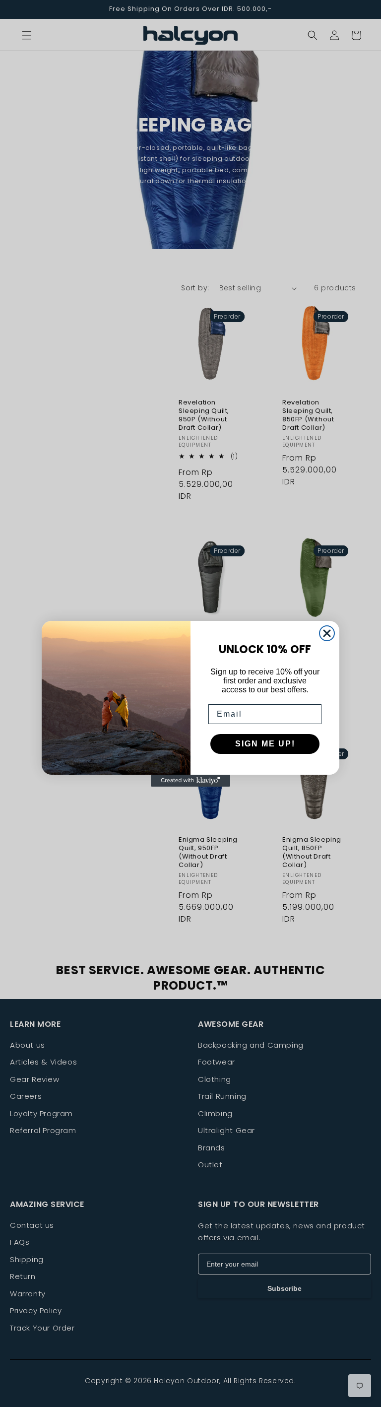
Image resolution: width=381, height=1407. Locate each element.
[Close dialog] (326, 633)
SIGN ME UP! (265, 743)
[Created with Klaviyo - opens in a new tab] (190, 781)
